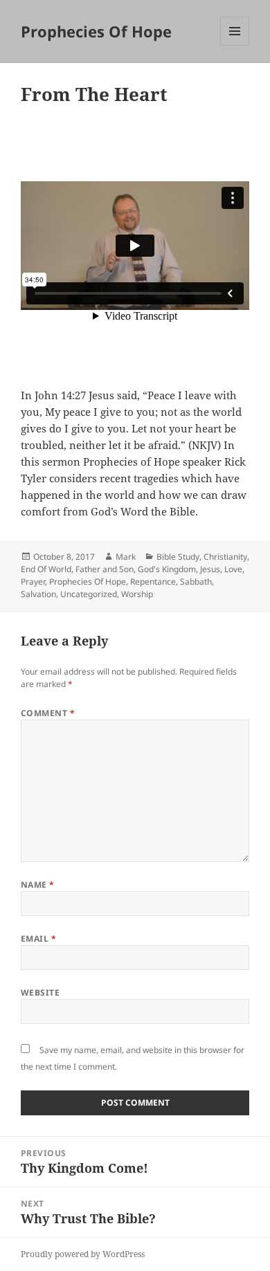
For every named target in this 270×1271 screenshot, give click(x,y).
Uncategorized (88, 594)
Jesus (210, 569)
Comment (48, 713)
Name (38, 884)
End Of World (46, 569)
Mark (126, 557)
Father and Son (104, 569)
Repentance (153, 581)
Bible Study (177, 557)
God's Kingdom (167, 569)
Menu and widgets (235, 45)
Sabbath (196, 581)
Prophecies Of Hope (96, 31)
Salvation (38, 594)
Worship (137, 594)
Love (233, 569)
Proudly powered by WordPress (83, 1254)
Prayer (33, 581)
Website (40, 992)
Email (38, 938)
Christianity (225, 557)
